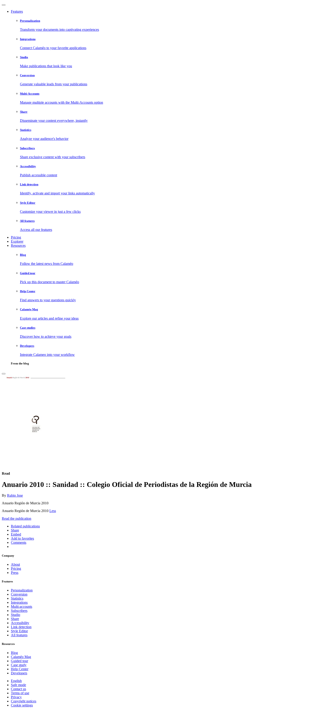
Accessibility (20, 623)
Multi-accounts (21, 606)
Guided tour (19, 661)
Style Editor (19, 631)
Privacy (16, 697)
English (16, 681)
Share (15, 619)
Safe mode (18, 685)
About (15, 564)
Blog (14, 653)
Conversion (19, 594)
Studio (15, 615)
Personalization (22, 590)
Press (14, 573)
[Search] (3, 373)
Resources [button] (18, 245)
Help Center (19, 669)
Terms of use (20, 693)
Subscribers (19, 611)
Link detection (21, 627)
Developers (19, 673)
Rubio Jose (15, 495)
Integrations (19, 602)
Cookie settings (22, 705)
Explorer (17, 241)
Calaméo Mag (21, 657)
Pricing (16, 237)
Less (52, 511)
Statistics (17, 598)
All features (19, 635)
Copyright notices (23, 701)
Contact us (18, 689)
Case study (19, 665)
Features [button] (17, 11)
